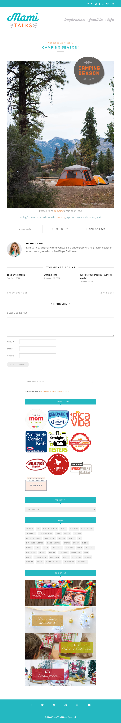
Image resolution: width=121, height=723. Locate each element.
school (88, 557)
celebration (87, 529)
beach (63, 529)
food (38, 548)
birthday (74, 529)
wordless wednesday (60, 43)
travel (40, 562)
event (76, 543)
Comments (25, 229)
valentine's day (53, 562)
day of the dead (33, 538)
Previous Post (17, 293)
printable (54, 557)
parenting (76, 552)
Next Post (106, 293)
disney (72, 538)
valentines (69, 562)
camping (59, 211)
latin (79, 548)
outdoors (63, 552)
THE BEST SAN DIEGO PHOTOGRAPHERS (55, 392)
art (38, 529)
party (28, 557)
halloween (57, 548)
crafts (67, 533)
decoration (49, 538)
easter (67, 543)
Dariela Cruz (97, 229)
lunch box (31, 552)
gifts (46, 548)
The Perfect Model (16, 274)
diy (79, 538)
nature (52, 552)
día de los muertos (34, 543)
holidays (70, 548)
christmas (30, 533)
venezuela (82, 562)
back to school (50, 529)
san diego (76, 557)
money (42, 552)
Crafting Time (50, 274)
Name (10, 341)
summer (29, 562)
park (86, 552)
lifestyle (89, 548)
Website (10, 355)
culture (77, 533)
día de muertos (53, 543)
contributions (45, 533)
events (85, 543)
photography (41, 557)
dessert (61, 538)
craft (58, 533)
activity (29, 529)
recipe (66, 557)
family (29, 548)
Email (10, 348)
